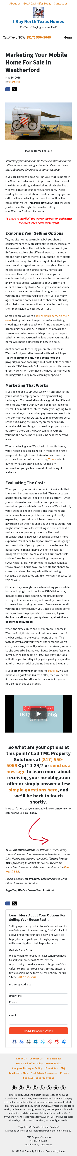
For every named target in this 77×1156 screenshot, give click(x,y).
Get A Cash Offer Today (37, 4)
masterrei (15, 82)
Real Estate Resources (44, 1073)
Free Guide (51, 1068)
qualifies (53, 671)
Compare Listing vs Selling (27, 1068)
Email (13, 1015)
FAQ (63, 1068)
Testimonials (53, 1058)
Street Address (15, 995)
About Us (15, 4)
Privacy (64, 1073)
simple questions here (33, 789)
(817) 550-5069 (39, 37)
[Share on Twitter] (14, 89)
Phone (13, 1002)
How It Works (53, 1063)
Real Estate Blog (18, 1073)
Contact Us (61, 4)
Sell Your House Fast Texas (38, 1078)
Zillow (52, 459)
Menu (67, 37)
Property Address (21, 985)
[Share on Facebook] (7, 89)
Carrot (62, 1151)
